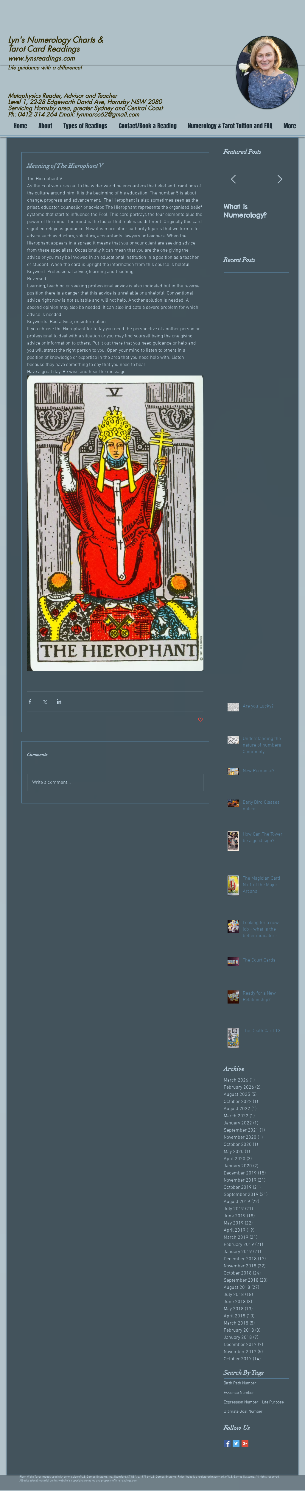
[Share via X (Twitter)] (44, 701)
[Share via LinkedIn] (59, 701)
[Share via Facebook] (30, 701)
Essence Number (239, 1392)
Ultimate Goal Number (243, 1411)
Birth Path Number (240, 1383)
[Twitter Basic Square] (236, 1443)
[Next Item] (279, 179)
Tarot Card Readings (44, 48)
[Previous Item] (233, 179)
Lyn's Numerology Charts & (55, 40)
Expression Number (241, 1402)
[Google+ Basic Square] (245, 1443)
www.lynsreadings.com (41, 58)
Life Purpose (273, 1402)
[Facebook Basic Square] (227, 1443)
